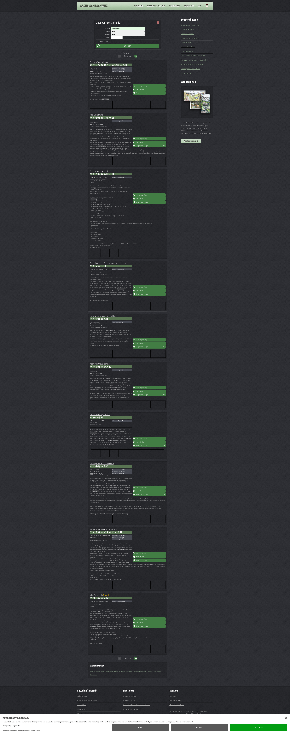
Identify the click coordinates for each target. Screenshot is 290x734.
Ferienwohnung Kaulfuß (100, 414)
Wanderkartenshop (190, 141)
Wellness (122, 672)
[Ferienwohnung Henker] (149, 182)
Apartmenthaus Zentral (100, 363)
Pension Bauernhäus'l (99, 62)
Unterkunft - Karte (187, 51)
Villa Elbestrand (96, 114)
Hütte (116, 672)
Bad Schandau (82, 696)
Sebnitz (92, 672)
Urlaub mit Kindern (187, 29)
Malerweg (129, 672)
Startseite (138, 6)
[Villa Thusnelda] (149, 606)
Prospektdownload (129, 700)
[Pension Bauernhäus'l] (149, 72)
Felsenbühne (100, 672)
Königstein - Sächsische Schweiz (87, 700)
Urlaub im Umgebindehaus (190, 38)
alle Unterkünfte (186, 73)
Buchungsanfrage (141, 86)
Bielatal (150, 672)
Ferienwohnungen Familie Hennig (104, 315)
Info (199, 6)
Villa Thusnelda (96, 595)
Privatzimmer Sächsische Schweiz (192, 64)
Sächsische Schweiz (94, 6)
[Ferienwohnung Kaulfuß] (149, 425)
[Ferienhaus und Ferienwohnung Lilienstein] (149, 274)
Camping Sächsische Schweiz (190, 69)
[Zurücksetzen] (158, 22)
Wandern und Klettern (156, 6)
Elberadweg (157, 672)
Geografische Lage (142, 93)
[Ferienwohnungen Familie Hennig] (149, 326)
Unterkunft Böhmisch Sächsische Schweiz (136, 705)
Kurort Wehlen (82, 709)
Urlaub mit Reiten (186, 43)
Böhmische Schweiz (140, 672)
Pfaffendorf (109, 672)
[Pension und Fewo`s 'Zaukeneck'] (149, 540)
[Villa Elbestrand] (149, 125)
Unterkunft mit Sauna (188, 47)
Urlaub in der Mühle (187, 34)
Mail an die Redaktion (176, 705)
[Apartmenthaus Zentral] (149, 374)
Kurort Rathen (81, 705)
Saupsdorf (93, 675)
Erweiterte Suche (104, 41)
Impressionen (174, 6)
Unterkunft (189, 6)
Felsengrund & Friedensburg (102, 463)
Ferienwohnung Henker (100, 171)
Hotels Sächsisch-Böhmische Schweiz (193, 56)
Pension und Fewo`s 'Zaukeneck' (103, 529)
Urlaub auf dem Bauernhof (190, 25)
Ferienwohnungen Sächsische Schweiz (193, 60)
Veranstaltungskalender (131, 709)
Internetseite (140, 89)
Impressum (173, 696)
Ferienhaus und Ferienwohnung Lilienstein (108, 263)
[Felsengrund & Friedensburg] (149, 474)
